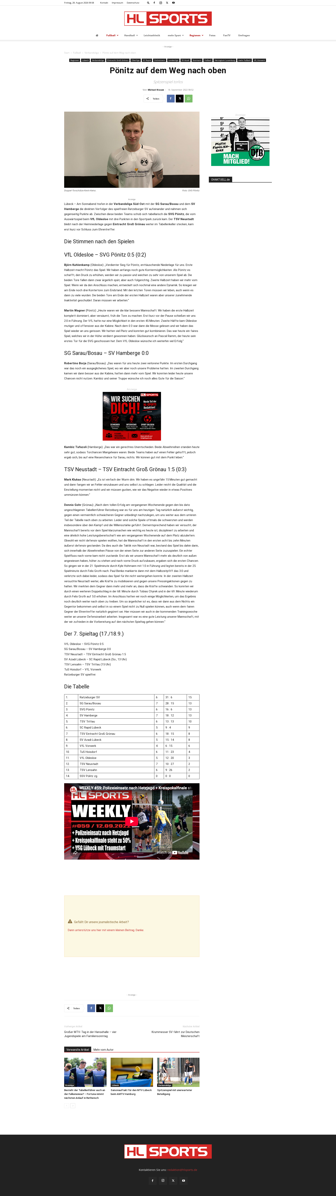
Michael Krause (156, 89)
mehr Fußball (244, 60)
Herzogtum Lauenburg (225, 60)
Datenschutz (133, 2)
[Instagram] (161, 2)
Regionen (74, 60)
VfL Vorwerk (259, 60)
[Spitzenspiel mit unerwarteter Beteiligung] (178, 1072)
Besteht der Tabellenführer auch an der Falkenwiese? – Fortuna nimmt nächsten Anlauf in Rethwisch (84, 1094)
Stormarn (197, 60)
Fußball (77, 52)
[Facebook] (154, 2)
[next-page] (72, 1105)
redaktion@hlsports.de (182, 1170)
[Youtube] (173, 2)
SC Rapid (147, 60)
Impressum (117, 2)
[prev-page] (66, 1105)
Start (66, 52)
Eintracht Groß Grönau (117, 60)
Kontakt (104, 2)
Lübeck (85, 60)
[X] (167, 2)
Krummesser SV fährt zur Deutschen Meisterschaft (176, 1034)
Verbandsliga (92, 52)
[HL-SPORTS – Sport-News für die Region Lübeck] (168, 18)
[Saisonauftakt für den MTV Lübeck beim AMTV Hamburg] (132, 1072)
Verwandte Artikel (77, 1049)
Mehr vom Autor (104, 1049)
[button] (148, 2)
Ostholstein (159, 60)
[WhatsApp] (188, 98)
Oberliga (136, 60)
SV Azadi (185, 60)
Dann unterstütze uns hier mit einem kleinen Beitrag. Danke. (106, 930)
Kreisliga (69, 1085)
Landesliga (173, 60)
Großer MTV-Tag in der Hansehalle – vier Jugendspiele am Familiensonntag (90, 1034)
